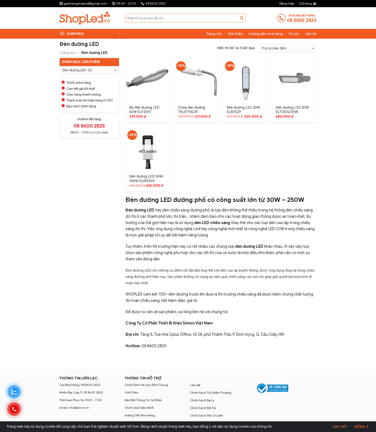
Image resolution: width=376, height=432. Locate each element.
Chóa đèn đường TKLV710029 (191, 109)
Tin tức (294, 34)
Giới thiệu (235, 34)
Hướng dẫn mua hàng (265, 34)
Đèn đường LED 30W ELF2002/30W (292, 109)
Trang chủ (214, 34)
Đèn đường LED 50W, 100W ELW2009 (146, 178)
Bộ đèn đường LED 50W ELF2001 (144, 109)
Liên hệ (310, 34)
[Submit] (241, 18)
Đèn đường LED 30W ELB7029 (243, 109)
